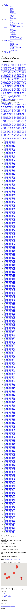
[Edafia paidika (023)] (9, 502)
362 (1, 124)
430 (23, 107)
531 (10, 77)
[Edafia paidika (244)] (9, 197)
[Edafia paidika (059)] (9, 453)
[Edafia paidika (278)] (9, 149)
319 (1, 134)
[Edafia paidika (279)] (9, 148)
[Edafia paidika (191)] (9, 271)
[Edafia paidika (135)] (9, 348)
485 (1, 88)
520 (6, 79)
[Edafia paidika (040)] (9, 478)
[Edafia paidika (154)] (14, 96)
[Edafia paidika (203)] (9, 254)
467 (1, 92)
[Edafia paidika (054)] (9, 460)
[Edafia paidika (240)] (9, 202)
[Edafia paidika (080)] (9, 423)
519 (10, 79)
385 (6, 119)
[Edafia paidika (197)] (9, 262)
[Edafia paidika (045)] (9, 472)
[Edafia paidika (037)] (9, 482)
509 (1, 82)
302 (23, 137)
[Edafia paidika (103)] (9, 391)
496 (6, 85)
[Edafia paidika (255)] (9, 181)
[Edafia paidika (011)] (9, 518)
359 (15, 124)
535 (19, 75)
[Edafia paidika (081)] (9, 422)
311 (10, 135)
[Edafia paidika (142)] (9, 338)
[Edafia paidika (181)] (9, 285)
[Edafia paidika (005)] (9, 527)
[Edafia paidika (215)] (9, 237)
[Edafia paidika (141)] (9, 339)
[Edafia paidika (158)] (9, 317)
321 (19, 133)
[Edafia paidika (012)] (9, 517)
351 (23, 126)
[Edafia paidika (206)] (9, 250)
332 (23, 130)
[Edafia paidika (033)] (9, 488)
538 (6, 75)
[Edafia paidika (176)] (9, 292)
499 (19, 84)
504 (23, 82)
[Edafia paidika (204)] (9, 253)
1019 (13, 70)
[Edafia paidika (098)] (9, 398)
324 (6, 133)
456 (23, 93)
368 (1, 123)
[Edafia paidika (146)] (9, 332)
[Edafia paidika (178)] (9, 289)
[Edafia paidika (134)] (9, 349)
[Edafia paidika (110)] (9, 381)
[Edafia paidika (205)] (9, 251)
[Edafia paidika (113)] (9, 377)
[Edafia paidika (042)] (9, 476)
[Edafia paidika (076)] (9, 429)
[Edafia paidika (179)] (9, 288)
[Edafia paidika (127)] (9, 359)
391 (6, 117)
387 (23, 117)
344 (1, 128)
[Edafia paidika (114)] (9, 376)
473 (1, 91)
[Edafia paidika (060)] (9, 451)
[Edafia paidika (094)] (9, 404)
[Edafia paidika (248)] (9, 191)
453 (10, 95)
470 (15, 91)
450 (23, 95)
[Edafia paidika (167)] (9, 304)
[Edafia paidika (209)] (9, 246)
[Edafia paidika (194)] (9, 267)
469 (19, 91)
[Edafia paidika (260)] (9, 174)
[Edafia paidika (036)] (9, 483)
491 (1, 86)
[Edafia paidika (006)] (9, 525)
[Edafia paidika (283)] (9, 142)
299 (10, 138)
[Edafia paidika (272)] (9, 158)
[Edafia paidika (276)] (9, 152)
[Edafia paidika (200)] (9, 258)
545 (1, 74)
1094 (2, 64)
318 (6, 134)
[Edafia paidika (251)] (9, 187)
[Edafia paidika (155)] (9, 321)
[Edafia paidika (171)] (9, 299)
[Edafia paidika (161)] (9, 313)
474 (23, 89)
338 (1, 130)
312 (6, 135)
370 (19, 121)
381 (23, 119)
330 (6, 131)
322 (15, 133)
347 (15, 127)
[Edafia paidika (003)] (9, 530)
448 (1, 105)
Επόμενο (3, 103)
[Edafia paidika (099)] (9, 397)
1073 (4, 65)
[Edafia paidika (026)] (9, 497)
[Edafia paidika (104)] (9, 390)
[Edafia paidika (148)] (9, 330)
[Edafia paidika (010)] (9, 520)
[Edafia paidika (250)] (9, 188)
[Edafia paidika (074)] (9, 432)
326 (23, 131)
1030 (4, 68)
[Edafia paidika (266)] (9, 166)
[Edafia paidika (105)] (9, 388)
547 (19, 72)
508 (6, 82)
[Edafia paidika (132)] (9, 352)
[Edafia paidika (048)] (9, 468)
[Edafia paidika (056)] (9, 457)
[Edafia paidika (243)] (9, 198)
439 (10, 106)
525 (10, 78)
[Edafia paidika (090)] (9, 409)
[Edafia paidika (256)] (9, 180)
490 (6, 86)
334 (15, 130)
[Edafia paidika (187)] (9, 276)
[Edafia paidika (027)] (9, 496)
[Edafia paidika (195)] (9, 265)
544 (6, 74)
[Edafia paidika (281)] (9, 145)
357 (23, 124)
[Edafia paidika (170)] (9, 300)
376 (19, 120)
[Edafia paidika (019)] (9, 507)
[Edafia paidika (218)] (9, 233)
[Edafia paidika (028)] (9, 495)
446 (10, 105)
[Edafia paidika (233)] (9, 212)
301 (1, 138)
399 (23, 114)
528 (23, 77)
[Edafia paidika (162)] (9, 311)
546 (23, 72)
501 (10, 84)
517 (19, 79)
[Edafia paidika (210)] (9, 244)
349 (6, 127)
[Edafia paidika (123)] (9, 365)
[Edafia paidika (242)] (9, 199)
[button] (21, 578)
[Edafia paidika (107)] (9, 386)
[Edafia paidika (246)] (9, 194)
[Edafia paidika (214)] (9, 239)
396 (10, 116)
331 (1, 131)
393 (23, 116)
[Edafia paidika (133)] (9, 351)
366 (10, 123)
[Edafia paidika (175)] (9, 293)
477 (10, 89)
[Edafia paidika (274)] (9, 155)
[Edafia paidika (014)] (9, 514)
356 (1, 126)
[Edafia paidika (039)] (9, 479)
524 (15, 78)
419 (19, 110)
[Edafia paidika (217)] (9, 234)
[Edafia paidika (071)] (9, 436)
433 (10, 107)
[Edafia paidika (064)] (9, 446)
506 (15, 82)
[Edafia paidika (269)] (9, 162)
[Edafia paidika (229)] (9, 218)
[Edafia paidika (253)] (9, 184)
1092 (13, 64)
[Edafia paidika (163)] (9, 310)
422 (6, 110)
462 (23, 92)
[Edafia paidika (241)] (9, 201)
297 (19, 138)
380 (1, 120)
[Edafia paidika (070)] (9, 437)
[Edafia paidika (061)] (9, 450)
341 (15, 128)
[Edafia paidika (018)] (9, 509)
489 (10, 86)
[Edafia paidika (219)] (9, 232)
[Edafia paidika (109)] (9, 383)
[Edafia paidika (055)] (9, 458)
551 (1, 72)
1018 (18, 70)
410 (1, 113)
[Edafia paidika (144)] (9, 335)
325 (1, 133)
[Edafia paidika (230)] (9, 216)
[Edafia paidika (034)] (9, 486)
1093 (7, 64)
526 (6, 78)
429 (1, 109)
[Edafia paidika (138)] (9, 344)
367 (6, 123)
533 (1, 77)
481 (19, 88)
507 (10, 82)
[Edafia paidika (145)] (9, 334)
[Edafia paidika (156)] (9, 320)
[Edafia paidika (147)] (9, 331)
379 (6, 120)
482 (15, 88)
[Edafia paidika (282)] (9, 144)
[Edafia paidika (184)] (9, 281)
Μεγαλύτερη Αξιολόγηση (11, 559)
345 (23, 127)
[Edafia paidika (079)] (9, 425)
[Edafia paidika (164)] (9, 309)
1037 (16, 65)
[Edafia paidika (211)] (9, 243)
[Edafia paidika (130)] (9, 355)
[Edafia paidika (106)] (9, 387)
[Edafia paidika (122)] (9, 366)
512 (15, 81)
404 (1, 114)
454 (6, 95)
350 (1, 127)
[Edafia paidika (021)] (9, 504)
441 (1, 106)
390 (10, 117)
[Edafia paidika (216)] (9, 236)
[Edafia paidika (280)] (9, 146)
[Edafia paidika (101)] (9, 394)
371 (15, 121)
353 (15, 126)
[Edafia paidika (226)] (9, 222)
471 (10, 91)
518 (15, 79)
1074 (24, 64)
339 (23, 128)
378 (10, 120)
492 (23, 85)
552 (23, 71)
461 (1, 93)
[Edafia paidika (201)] (9, 257)
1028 (16, 68)
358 (19, 124)
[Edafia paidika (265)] (9, 167)
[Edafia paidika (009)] (9, 521)
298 (15, 138)
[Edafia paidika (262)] (9, 172)
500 (15, 84)
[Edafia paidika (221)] (9, 229)
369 (23, 121)
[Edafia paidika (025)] (9, 499)
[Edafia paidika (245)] (9, 195)
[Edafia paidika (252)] (9, 185)
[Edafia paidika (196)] (9, 264)
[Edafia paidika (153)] (9, 324)
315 (19, 134)
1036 (21, 65)
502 (6, 84)
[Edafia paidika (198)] (9, 261)
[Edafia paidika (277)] (9, 151)
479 (1, 89)
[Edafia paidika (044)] (9, 474)
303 (19, 137)
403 (6, 114)
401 (15, 114)
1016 (4, 71)
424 (23, 109)
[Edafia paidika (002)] (9, 531)
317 (10, 134)
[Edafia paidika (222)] (9, 227)
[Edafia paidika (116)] (9, 373)
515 (1, 81)
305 (10, 137)
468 (23, 91)
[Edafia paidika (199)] (9, 260)
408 (10, 113)
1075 (18, 64)
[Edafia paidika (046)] (9, 471)
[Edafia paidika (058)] (9, 454)
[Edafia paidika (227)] (9, 220)
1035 (2, 67)
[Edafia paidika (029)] (9, 493)
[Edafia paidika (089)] (9, 411)
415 (6, 112)
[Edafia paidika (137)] (9, 345)
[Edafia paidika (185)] (9, 279)
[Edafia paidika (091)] (9, 408)
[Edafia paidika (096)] (9, 401)
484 (6, 88)
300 (6, 138)
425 (19, 109)
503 (1, 84)
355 (6, 126)
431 (19, 107)
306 (6, 137)
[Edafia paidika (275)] (9, 153)
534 (23, 75)
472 (6, 91)
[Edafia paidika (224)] (9, 225)
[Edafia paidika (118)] (9, 370)
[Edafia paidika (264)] (9, 169)
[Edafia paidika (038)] (9, 481)
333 (19, 130)
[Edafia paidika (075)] (9, 430)
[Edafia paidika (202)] (9, 255)
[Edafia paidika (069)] (9, 439)
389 (15, 117)
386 (1, 119)
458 (15, 93)
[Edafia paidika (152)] (9, 325)
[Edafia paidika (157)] (9, 318)
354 (10, 126)
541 (19, 74)
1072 (10, 65)
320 (23, 133)
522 (23, 78)
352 (19, 126)
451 (19, 95)
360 (10, 124)
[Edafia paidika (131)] (9, 353)
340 (19, 128)
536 (15, 75)
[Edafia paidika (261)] (9, 173)
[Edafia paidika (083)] (9, 419)
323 (10, 133)
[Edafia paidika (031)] (9, 490)
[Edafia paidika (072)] (9, 434)
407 (15, 113)
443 (19, 105)
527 (1, 78)
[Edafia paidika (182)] (9, 283)
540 (23, 74)
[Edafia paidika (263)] (9, 170)
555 (10, 71)
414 (10, 112)
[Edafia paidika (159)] (9, 316)
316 (15, 134)
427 (10, 109)
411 (23, 112)
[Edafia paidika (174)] (9, 295)
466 (6, 92)
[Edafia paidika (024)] (9, 500)
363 (23, 123)
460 (6, 93)
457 (19, 93)
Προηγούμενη (12, 98)
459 (10, 93)
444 (15, 105)
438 (15, 106)
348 (10, 127)
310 (14, 135)
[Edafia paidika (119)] (9, 369)
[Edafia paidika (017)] (9, 510)
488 (15, 86)
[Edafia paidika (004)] (9, 528)
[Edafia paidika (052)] (9, 462)
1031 (24, 67)
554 (14, 71)
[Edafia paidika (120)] (9, 367)
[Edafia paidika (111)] (9, 380)
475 (19, 89)
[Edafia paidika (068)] (9, 440)
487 (19, 86)
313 (1, 135)
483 (10, 88)
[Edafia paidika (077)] (9, 427)
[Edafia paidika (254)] (9, 183)
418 (23, 110)
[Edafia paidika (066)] (9, 443)
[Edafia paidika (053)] (9, 461)
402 (10, 114)
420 (15, 110)
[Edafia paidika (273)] (9, 156)
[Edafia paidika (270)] (9, 160)
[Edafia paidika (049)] (9, 467)
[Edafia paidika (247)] (9, 192)
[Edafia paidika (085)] (9, 416)
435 (1, 107)
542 (15, 74)
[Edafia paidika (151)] (9, 327)
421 (10, 110)
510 (23, 81)
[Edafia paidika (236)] (9, 208)
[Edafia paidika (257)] (9, 179)
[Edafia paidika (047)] (9, 469)
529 (19, 77)
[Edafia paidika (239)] (9, 204)
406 (19, 113)
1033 (13, 67)
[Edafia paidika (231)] (9, 215)
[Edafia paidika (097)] (9, 400)
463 (19, 92)
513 (10, 81)
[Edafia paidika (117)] (9, 372)
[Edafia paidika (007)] (9, 524)
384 (10, 119)
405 (23, 113)
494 (15, 85)
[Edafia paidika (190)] (9, 272)
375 (23, 120)
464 (15, 92)
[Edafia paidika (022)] (9, 503)
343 (6, 128)
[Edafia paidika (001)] (9, 532)
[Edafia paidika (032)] (9, 489)
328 (15, 131)
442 (23, 105)
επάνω (2, 599)
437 (19, 106)
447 (6, 105)
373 (6, 121)
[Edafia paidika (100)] (9, 395)
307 (1, 137)
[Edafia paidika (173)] (9, 296)
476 (15, 89)
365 (15, 123)
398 (1, 116)
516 (23, 79)
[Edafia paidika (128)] (9, 358)
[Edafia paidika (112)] (9, 379)
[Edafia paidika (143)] (9, 337)
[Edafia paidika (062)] (9, 448)
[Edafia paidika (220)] (9, 230)
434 (6, 107)
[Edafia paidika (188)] (9, 275)
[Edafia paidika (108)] (9, 384)
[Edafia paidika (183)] (9, 282)
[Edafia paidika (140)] (9, 341)
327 (19, 131)
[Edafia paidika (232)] (9, 213)
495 (10, 85)
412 (19, 112)
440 (6, 106)
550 (6, 72)
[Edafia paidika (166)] (9, 306)
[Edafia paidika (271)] (9, 159)
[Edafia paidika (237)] (9, 206)
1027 (21, 68)
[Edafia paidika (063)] (9, 447)
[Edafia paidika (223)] (9, 226)
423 (1, 110)
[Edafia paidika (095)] (9, 402)
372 (10, 121)
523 (19, 78)
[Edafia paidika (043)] (9, 475)
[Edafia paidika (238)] (9, 205)
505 (19, 82)
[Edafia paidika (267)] (9, 165)
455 (1, 95)
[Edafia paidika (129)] (9, 356)
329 (10, 131)
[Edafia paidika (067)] (9, 441)
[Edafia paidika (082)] (9, 420)
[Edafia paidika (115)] (9, 374)
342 (10, 128)
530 (15, 77)
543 (10, 74)
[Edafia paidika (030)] (9, 492)
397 (6, 116)
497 (1, 85)
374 (1, 121)
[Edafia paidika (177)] (9, 290)
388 (19, 117)
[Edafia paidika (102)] (9, 393)
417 (1, 112)
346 (19, 127)
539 (1, 75)
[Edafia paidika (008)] (9, 523)
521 (1, 79)
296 (23, 138)
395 (15, 116)
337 (6, 130)
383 (15, 119)
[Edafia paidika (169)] (9, 302)
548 (15, 72)
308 (23, 135)
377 (15, 120)
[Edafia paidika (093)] (9, 405)
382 (19, 119)
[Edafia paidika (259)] (9, 176)
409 (6, 113)
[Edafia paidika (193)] (9, 268)
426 (15, 109)
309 (19, 135)
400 (19, 114)
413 (15, 112)
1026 (2, 70)
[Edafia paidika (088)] (9, 412)
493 (19, 85)
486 (23, 86)
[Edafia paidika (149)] (9, 328)
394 (19, 116)
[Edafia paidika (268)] (9, 163)
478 (6, 89)
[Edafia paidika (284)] (9, 141)
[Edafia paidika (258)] (9, 177)
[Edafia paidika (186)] (9, 278)
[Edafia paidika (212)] (9, 241)
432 (15, 107)
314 (23, 134)
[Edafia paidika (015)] (9, 513)
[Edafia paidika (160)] (9, 314)
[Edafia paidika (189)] (9, 274)
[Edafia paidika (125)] (9, 362)
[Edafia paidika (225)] (9, 223)
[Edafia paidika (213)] (9, 240)
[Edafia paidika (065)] (9, 444)
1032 (18, 67)
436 (23, 106)
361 (6, 124)
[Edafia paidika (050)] (9, 465)
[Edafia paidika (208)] (9, 247)
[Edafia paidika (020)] (9, 506)
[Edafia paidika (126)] (9, 360)
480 (23, 88)
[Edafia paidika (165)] (9, 307)
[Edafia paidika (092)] (9, 406)
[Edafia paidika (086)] (9, 415)
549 (10, 72)
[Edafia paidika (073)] (9, 433)
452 (15, 95)
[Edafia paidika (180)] (9, 286)
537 (10, 75)
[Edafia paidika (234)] (9, 211)
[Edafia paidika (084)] (9, 418)
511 (19, 81)
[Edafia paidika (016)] (9, 511)
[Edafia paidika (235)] (9, 209)
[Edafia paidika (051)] (9, 464)
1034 (7, 67)
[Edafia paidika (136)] (9, 346)
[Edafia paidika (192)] (9, 269)
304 (15, 137)
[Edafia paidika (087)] (9, 413)
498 (23, 84)
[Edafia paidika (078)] (9, 426)
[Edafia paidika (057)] (9, 455)
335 (10, 130)
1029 (10, 68)
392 (1, 117)
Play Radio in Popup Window (8, 606)
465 (10, 92)
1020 (7, 70)
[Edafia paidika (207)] (9, 248)
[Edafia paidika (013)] (9, 516)
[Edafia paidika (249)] (9, 190)
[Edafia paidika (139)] (9, 342)
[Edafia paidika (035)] (9, 485)
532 (6, 77)
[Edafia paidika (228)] (9, 219)
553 (19, 71)
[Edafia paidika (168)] (9, 303)
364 (19, 123)
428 (6, 109)
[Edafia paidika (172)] (9, 297)
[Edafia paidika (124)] (9, 363)
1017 (24, 70)
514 (6, 81)
